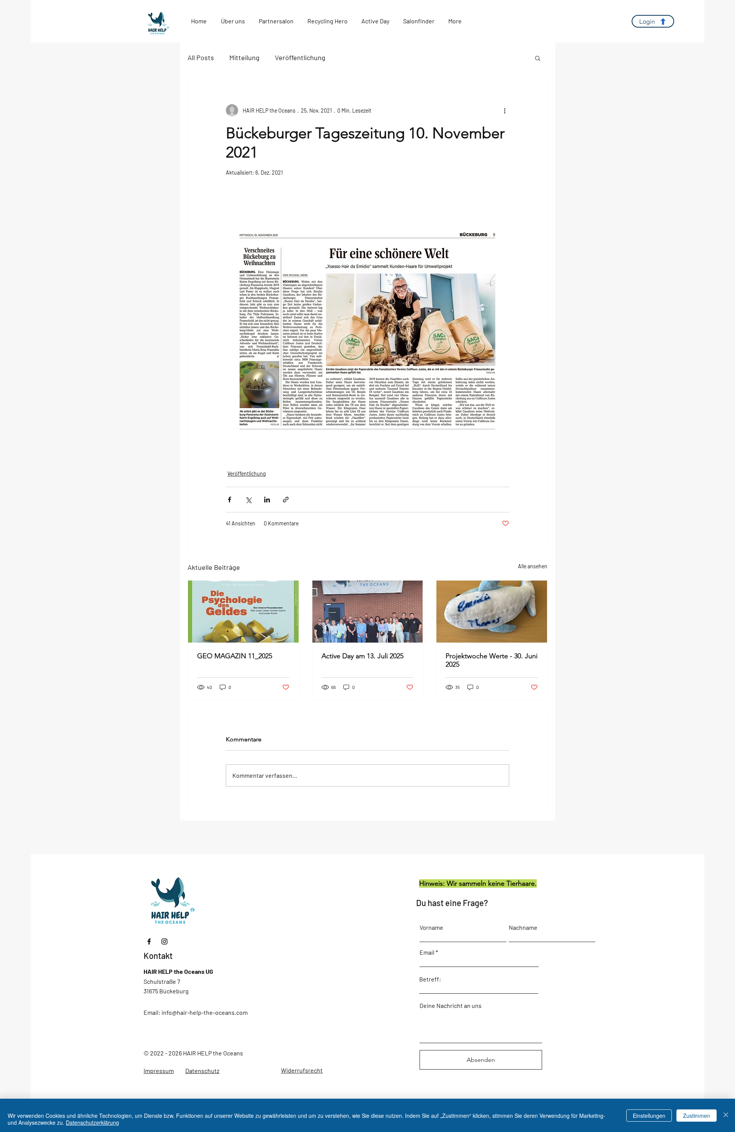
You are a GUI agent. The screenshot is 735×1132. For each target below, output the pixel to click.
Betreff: (430, 979)
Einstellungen (649, 1115)
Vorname (431, 927)
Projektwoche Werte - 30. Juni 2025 (491, 660)
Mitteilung (244, 57)
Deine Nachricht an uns (451, 1006)
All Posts (201, 57)
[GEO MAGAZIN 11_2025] (243, 612)
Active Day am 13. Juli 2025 (362, 656)
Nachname (523, 927)
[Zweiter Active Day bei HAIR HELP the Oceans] (367, 612)
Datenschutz (202, 1070)
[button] (537, 58)
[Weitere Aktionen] (504, 110)
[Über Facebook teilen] (229, 499)
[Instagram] (164, 941)
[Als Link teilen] (285, 499)
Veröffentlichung (300, 57)
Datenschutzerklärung (92, 1122)
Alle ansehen (532, 566)
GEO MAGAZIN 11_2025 (234, 656)
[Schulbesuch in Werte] (491, 612)
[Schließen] (725, 1115)
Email (427, 952)
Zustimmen (696, 1115)
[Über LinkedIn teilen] (267, 499)
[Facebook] (149, 941)
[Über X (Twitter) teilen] (248, 499)
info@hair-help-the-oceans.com (205, 1012)
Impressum (159, 1070)
